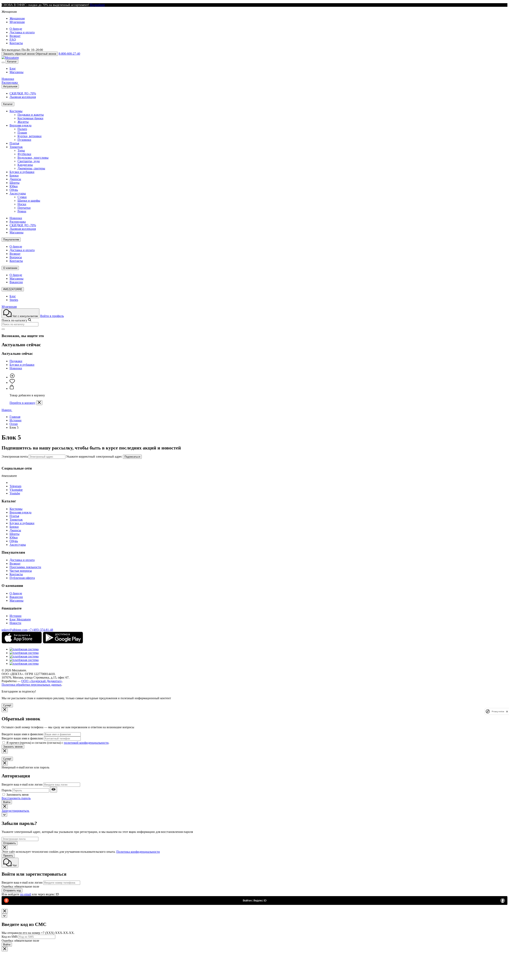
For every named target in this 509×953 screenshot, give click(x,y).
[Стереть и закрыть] (3, 329)
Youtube (15, 493)
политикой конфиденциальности (86, 742)
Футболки (24, 154)
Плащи (22, 132)
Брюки (14, 175)
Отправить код (12, 890)
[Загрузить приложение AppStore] (22, 642)
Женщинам (17, 18)
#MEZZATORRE (12, 289)
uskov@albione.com (14, 629)
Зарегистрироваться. (15, 810)
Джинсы (15, 179)
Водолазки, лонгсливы (33, 157)
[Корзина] (12, 388)
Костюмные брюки (30, 118)
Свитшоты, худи (28, 161)
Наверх (7, 410)
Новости (15, 623)
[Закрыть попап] (39, 402)
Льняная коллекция (23, 97)
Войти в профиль (52, 316)
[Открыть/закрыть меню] (3, 62)
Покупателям (11, 239)
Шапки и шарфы (28, 200)
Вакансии (16, 282)
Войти (6, 802)
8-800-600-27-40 (69, 53)
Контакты (16, 43)
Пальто (22, 129)
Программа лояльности (25, 567)
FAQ (13, 39)
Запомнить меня (17, 794)
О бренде (16, 28)
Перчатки (24, 207)
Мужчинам (17, 22)
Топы (21, 150)
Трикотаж (16, 147)
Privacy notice (498, 711)
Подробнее (97, 5)
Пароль (7, 790)
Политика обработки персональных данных (31, 684)
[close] (507, 711)
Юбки (14, 186)
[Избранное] (12, 382)
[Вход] (12, 377)
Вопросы (16, 257)
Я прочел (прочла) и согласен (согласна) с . (57, 742)
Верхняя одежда (20, 125)
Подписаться (132, 456)
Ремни (21, 211)
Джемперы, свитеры (31, 168)
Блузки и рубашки (22, 172)
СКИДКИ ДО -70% (23, 93)
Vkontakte (16, 489)
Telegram (15, 486)
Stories (14, 299)
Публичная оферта (22, 578)
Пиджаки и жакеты (30, 114)
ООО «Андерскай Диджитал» (41, 681)
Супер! (7, 705)
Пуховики (24, 139)
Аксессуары (18, 193)
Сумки (22, 197)
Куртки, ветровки (29, 136)
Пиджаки (16, 361)
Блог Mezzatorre (20, 619)
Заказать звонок (13, 746)
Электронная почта (15, 456)
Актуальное (10, 86)
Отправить (9, 843)
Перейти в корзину (22, 403)
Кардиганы (25, 164)
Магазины (16, 72)
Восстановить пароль (16, 798)
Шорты (14, 182)
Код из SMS (10, 936)
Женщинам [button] (9, 11)
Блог (13, 68)
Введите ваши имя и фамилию (22, 734)
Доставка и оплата (22, 32)
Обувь (14, 190)
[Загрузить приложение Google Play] (63, 642)
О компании (10, 267)
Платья (14, 143)
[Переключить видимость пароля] (53, 790)
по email (25, 894)
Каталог (12, 61)
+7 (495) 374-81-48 (40, 629)
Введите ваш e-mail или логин (22, 784)
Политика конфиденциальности (138, 851)
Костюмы (16, 111)
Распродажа (10, 82)
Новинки (8, 79)
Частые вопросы (21, 570)
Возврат (15, 36)
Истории (15, 616)
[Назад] (4, 815)
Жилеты (23, 122)
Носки (21, 204)
